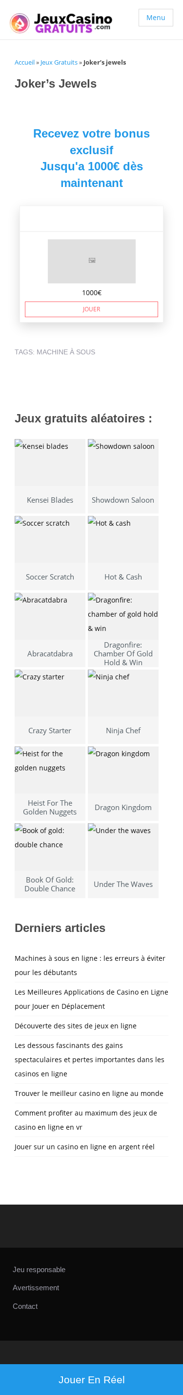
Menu (155, 17)
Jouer (91, 309)
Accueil (25, 62)
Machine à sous (66, 352)
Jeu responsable (39, 1269)
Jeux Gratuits (59, 62)
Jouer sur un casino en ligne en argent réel (85, 1146)
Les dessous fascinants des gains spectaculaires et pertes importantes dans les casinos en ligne (89, 1059)
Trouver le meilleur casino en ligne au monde (89, 1093)
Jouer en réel (92, 1379)
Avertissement (36, 1287)
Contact (25, 1306)
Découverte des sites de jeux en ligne (76, 1025)
